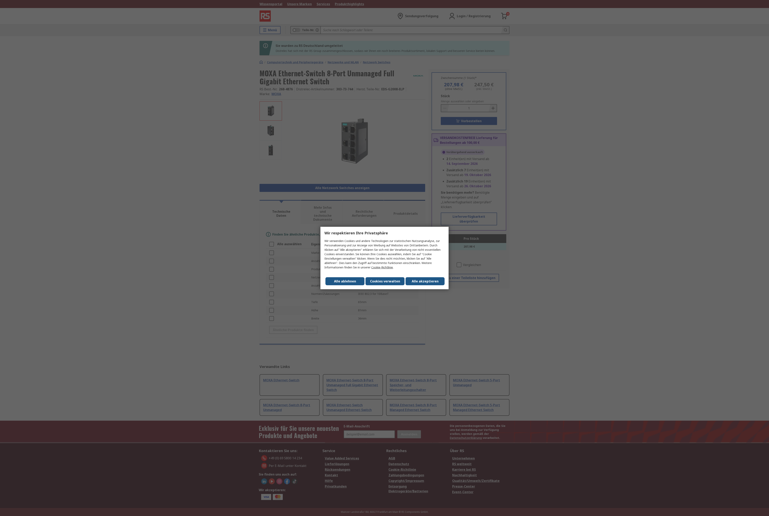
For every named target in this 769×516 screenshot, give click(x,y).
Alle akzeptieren (425, 281)
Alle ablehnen (345, 281)
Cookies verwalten (385, 281)
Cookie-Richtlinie (382, 267)
